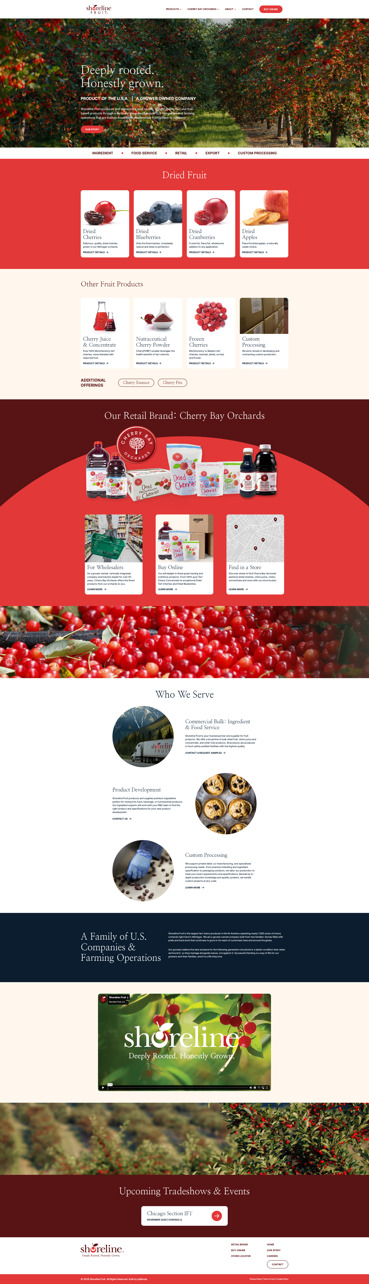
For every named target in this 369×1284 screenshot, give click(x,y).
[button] (174, 9)
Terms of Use (269, 1279)
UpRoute (142, 1279)
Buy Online (271, 9)
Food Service (144, 153)
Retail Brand (239, 1244)
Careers (272, 1256)
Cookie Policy (282, 1279)
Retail (181, 153)
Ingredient (102, 153)
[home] (98, 9)
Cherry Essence (136, 383)
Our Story (92, 129)
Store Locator (241, 1256)
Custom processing (257, 153)
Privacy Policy (256, 1279)
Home (270, 1244)
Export (213, 153)
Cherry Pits (172, 383)
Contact (248, 9)
